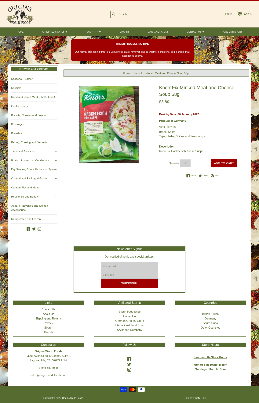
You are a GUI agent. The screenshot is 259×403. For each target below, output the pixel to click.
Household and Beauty (34, 196)
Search (48, 327)
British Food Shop (129, 311)
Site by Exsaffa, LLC (195, 398)
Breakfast (34, 133)
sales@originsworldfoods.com (48, 375)
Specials (34, 87)
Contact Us (49, 309)
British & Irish (210, 314)
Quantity (174, 163)
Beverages (34, 124)
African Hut (130, 316)
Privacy (48, 323)
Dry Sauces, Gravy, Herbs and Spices (34, 169)
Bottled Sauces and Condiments (34, 160)
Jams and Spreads (34, 151)
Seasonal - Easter (22, 78)
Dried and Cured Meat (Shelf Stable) (33, 96)
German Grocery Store (129, 320)
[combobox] (158, 14)
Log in (228, 13)
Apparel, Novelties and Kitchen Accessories (34, 208)
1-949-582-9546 (48, 367)
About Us (48, 314)
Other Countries (210, 327)
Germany (210, 318)
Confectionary (34, 106)
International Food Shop (129, 325)
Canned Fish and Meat (25, 187)
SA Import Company (129, 329)
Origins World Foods (72, 398)
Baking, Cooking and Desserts (34, 142)
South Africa (210, 323)
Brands (48, 332)
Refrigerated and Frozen (26, 218)
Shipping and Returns (48, 318)
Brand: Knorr (167, 131)
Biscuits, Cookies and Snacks (34, 115)
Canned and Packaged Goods (34, 178)
